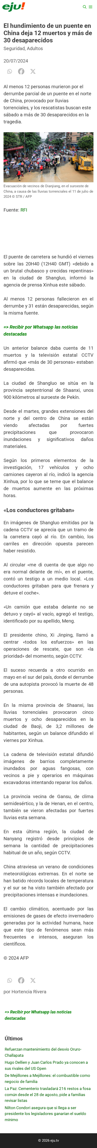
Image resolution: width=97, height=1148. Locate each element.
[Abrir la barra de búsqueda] (85, 7)
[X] (33, 71)
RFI (23, 210)
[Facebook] (21, 71)
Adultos (35, 48)
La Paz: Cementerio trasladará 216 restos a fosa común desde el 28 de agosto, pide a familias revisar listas (48, 1094)
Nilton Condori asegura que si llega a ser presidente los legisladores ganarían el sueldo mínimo (45, 1113)
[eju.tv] (13, 7)
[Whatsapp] (9, 71)
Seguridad (14, 48)
